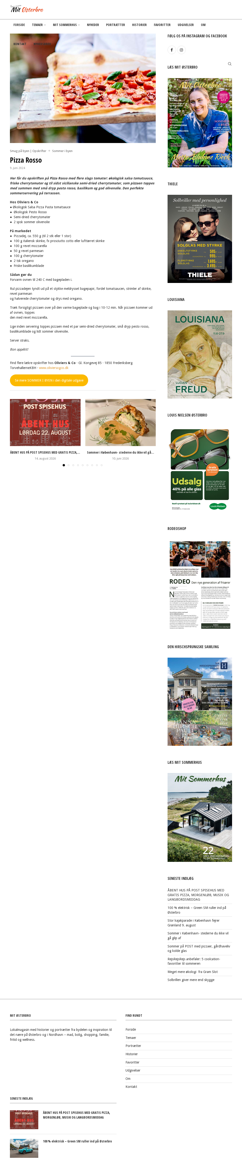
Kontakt (19, 44)
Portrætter (115, 24)
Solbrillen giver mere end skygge (191, 980)
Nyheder (93, 24)
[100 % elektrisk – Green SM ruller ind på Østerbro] (24, 1148)
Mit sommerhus (65, 24)
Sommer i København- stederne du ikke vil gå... (120, 452)
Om (203, 24)
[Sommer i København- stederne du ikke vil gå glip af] (120, 422)
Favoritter (162, 24)
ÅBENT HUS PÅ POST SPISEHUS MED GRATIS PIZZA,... (45, 452)
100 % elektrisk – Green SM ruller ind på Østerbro (77, 1141)
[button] (16, 433)
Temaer (37, 24)
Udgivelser (186, 24)
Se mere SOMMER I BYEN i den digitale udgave (49, 380)
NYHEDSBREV (42, 44)
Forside (19, 24)
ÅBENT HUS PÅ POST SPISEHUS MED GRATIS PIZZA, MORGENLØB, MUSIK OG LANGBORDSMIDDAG (198, 894)
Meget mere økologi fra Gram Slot (193, 972)
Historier (139, 24)
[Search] (229, 63)
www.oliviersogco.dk (54, 368)
